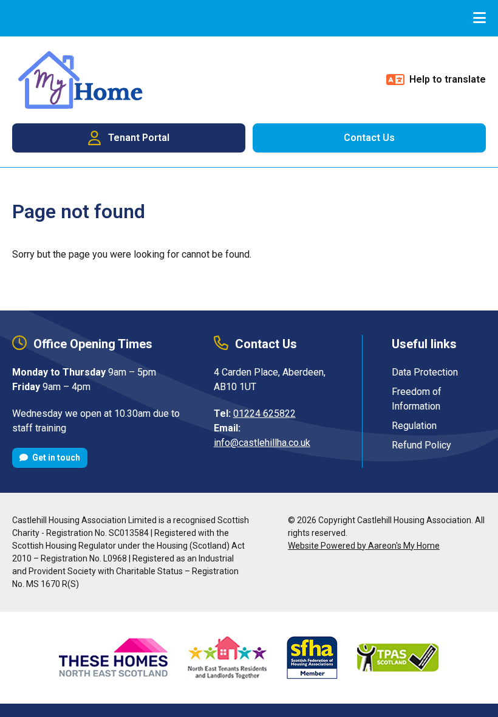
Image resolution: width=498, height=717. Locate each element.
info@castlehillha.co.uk (262, 442)
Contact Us (369, 137)
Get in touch (55, 457)
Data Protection (425, 372)
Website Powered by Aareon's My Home (364, 546)
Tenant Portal (138, 137)
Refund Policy (421, 445)
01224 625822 (264, 413)
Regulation (414, 425)
